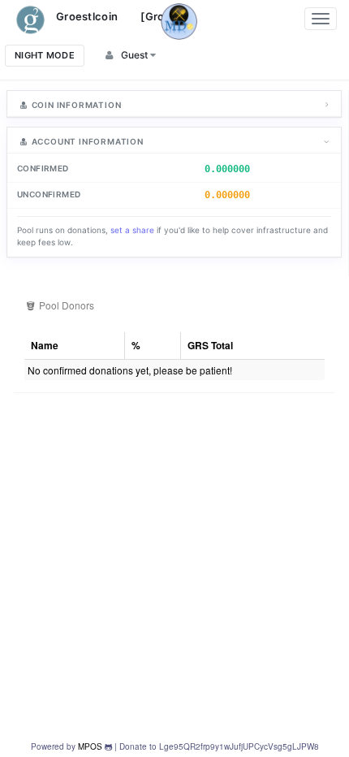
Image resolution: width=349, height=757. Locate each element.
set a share (132, 230)
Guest (134, 55)
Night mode (45, 55)
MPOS (90, 746)
